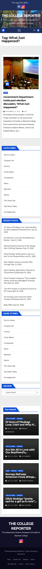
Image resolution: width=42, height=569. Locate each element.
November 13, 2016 (13, 111)
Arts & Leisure (9, 155)
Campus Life (9, 160)
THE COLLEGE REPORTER (21, 16)
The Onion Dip (9, 201)
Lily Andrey (26, 456)
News (5, 92)
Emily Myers (26, 505)
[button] (34, 30)
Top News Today (10, 206)
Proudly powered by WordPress (15, 551)
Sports (6, 195)
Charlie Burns (27, 481)
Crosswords (8, 178)
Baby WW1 (8, 305)
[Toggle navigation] (19, 30)
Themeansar (21, 554)
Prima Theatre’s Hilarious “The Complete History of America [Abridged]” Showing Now (20, 280)
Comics (7, 166)
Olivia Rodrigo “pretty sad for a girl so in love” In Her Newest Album (20, 501)
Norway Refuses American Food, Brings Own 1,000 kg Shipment (20, 477)
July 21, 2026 (12, 428)
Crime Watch (9, 172)
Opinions (7, 189)
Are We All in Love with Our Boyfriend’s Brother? (20, 452)
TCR (25, 111)
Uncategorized (9, 212)
